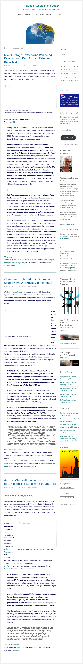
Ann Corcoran (19, 65)
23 (64, 81)
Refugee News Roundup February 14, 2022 (68, 378)
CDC (13, 122)
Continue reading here (13, 449)
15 (61, 77)
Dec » (67, 90)
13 (75, 73)
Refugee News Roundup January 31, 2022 (68, 389)
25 (69, 81)
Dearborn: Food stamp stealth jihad (67, 431)
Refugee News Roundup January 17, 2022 (68, 401)
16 (64, 77)
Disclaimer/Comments (44, 14)
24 (67, 81)
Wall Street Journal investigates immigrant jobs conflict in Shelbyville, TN (69, 438)
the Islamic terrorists (32, 73)
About (20, 14)
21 (77, 77)
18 (69, 77)
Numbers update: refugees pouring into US (69, 414)
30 (64, 84)
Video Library (60, 14)
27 (75, 81)
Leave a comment (33, 65)
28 (77, 81)
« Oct (62, 90)
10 (67, 73)
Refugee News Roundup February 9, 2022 (68, 383)
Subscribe (68, 138)
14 (77, 73)
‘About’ (68, 224)
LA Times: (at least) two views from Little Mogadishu (69, 426)
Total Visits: (64, 505)
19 (72, 77)
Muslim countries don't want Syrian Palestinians (69, 420)
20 (75, 77)
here (13, 265)
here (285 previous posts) (14, 262)
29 (61, 84)
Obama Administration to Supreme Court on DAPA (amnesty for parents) (28, 281)
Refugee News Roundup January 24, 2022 (68, 395)
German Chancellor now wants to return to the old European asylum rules (30, 482)
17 (67, 77)
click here (37, 647)
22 (61, 81)
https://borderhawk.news (68, 343)
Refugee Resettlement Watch (41, 5)
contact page (67, 268)
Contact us (29, 14)
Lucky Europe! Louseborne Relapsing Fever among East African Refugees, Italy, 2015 (28, 58)
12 (72, 73)
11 (69, 73)
